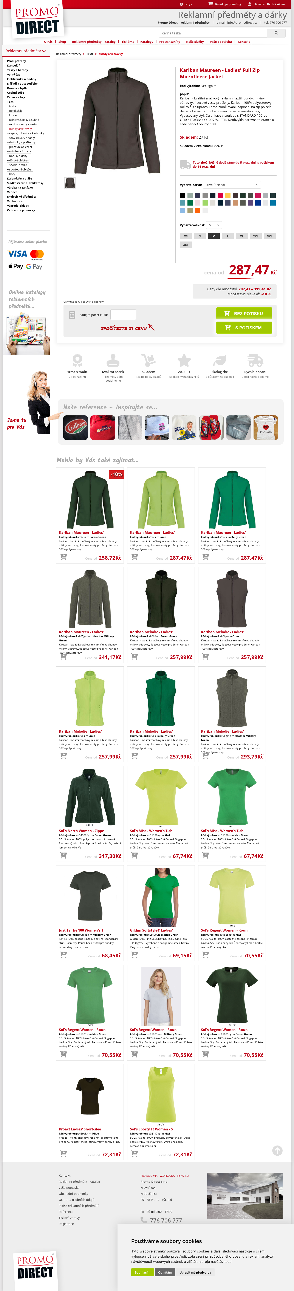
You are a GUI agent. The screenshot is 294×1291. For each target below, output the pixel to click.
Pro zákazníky (169, 42)
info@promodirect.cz (242, 22)
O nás (48, 42)
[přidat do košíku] (63, 557)
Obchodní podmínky (73, 1194)
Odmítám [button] (165, 1272)
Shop (62, 42)
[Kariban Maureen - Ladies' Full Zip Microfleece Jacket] (117, 174)
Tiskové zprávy (69, 1218)
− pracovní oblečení (19, 147)
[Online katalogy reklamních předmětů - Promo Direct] (29, 354)
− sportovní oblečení (20, 169)
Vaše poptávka (221, 42)
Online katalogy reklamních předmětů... (27, 299)
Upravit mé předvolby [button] (195, 1272)
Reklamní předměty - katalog (94, 42)
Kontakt (244, 42)
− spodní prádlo (17, 165)
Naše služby (195, 42)
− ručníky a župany (19, 151)
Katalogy (146, 42)
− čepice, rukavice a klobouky (25, 133)
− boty (11, 174)
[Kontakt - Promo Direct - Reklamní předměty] (245, 1217)
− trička (11, 106)
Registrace (66, 1224)
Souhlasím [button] (142, 1272)
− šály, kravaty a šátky (21, 138)
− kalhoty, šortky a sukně (23, 120)
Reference (66, 1212)
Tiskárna (128, 42)
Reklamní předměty (24, 50)
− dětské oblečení (18, 160)
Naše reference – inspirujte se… (110, 408)
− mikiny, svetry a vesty (22, 124)
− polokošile (14, 111)
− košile (12, 115)
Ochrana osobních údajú (76, 1200)
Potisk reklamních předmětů (79, 1206)
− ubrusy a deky (17, 156)
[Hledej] (276, 33)
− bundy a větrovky (19, 129)
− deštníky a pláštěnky (21, 142)
